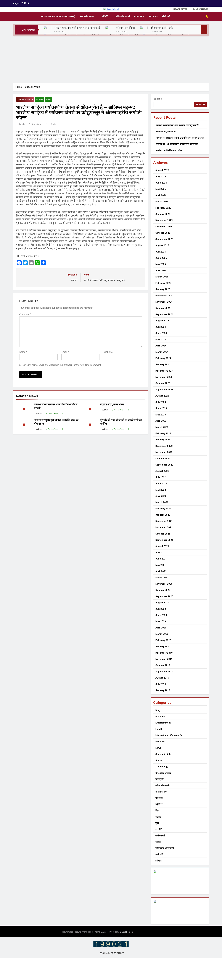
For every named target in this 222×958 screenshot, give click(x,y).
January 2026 (162, 214)
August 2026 (162, 170)
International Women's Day (169, 735)
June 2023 (161, 408)
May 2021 (160, 565)
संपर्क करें (166, 16)
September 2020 (164, 596)
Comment (25, 314)
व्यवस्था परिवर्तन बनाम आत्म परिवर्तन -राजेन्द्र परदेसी (177, 125)
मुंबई (157, 823)
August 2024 (162, 320)
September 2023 (164, 389)
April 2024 (160, 345)
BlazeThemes (126, 932)
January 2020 (162, 646)
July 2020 (160, 609)
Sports (153, 16)
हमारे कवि (159, 854)
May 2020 (160, 621)
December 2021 (164, 521)
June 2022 (161, 483)
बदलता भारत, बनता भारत (112, 404)
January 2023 (162, 439)
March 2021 (161, 577)
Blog (157, 710)
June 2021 (161, 558)
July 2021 (160, 552)
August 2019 (162, 677)
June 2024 (161, 333)
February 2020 (163, 640)
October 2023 (162, 383)
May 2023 (160, 414)
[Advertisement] (111, 59)
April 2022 (160, 496)
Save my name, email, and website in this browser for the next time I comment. (62, 365)
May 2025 (160, 264)
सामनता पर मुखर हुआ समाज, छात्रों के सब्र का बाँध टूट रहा (180, 137)
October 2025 (162, 232)
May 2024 (160, 339)
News (105, 16)
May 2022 (160, 490)
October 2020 (162, 590)
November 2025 (163, 226)
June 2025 (161, 258)
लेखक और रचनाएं (87, 16)
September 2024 (164, 314)
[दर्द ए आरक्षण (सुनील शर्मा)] (144, 30)
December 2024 (164, 295)
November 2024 (163, 301)
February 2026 (163, 208)
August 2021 (162, 546)
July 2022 (160, 477)
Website (108, 352)
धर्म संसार (159, 798)
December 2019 (164, 652)
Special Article (25, 99)
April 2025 (160, 270)
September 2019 (164, 671)
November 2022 (163, 452)
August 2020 (162, 602)
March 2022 (161, 502)
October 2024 (162, 308)
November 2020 (163, 583)
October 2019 (162, 665)
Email (65, 352)
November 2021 (163, 527)
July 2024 (160, 327)
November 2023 (163, 377)
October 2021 (162, 533)
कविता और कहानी (123, 16)
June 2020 (161, 615)
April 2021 (160, 571)
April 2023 (160, 421)
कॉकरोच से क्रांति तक (125, 27)
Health (158, 729)
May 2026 (160, 189)
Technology (161, 766)
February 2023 (163, 433)
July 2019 (160, 684)
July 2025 (160, 251)
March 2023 (161, 427)
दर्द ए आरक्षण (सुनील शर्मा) (162, 27)
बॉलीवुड (158, 816)
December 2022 (164, 446)
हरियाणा (158, 860)
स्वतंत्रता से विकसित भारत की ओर (169, 150)
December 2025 (164, 220)
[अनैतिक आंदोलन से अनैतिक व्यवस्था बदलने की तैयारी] (47, 30)
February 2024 (163, 358)
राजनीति (158, 829)
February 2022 (163, 508)
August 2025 (162, 245)
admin (22, 124)
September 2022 (164, 464)
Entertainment (163, 722)
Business (160, 716)
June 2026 (161, 182)
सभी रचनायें (39, 99)
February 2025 (163, 283)
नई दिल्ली (159, 804)
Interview (160, 741)
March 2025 (161, 276)
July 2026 (160, 176)
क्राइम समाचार (161, 791)
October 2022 (162, 458)
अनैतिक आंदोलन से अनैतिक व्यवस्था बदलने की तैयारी (77, 27)
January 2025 (162, 289)
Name (23, 352)
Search (157, 98)
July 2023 (160, 402)
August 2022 (162, 471)
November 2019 (163, 659)
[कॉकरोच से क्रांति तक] (109, 30)
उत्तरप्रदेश (159, 779)
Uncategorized (163, 773)
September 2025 (164, 239)
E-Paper (139, 16)
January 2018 (162, 690)
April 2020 (160, 627)
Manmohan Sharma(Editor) (58, 16)
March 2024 (161, 352)
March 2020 (161, 634)
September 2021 (164, 540)
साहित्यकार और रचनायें (164, 848)
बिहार (157, 810)
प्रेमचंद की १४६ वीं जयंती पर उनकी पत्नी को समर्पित (177, 144)
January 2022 (162, 514)
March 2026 (161, 201)
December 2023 (164, 370)
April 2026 (160, 195)
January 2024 (162, 364)
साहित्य (48, 99)
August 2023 (162, 395)
